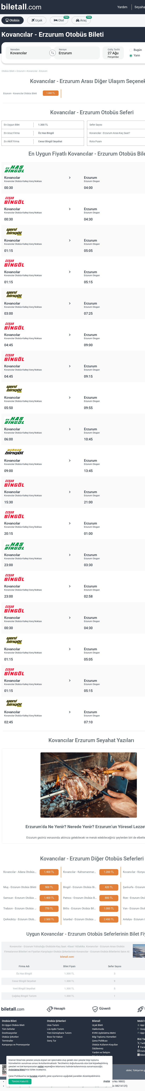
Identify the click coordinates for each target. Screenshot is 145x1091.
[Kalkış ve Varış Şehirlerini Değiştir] (52, 53)
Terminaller (7, 1040)
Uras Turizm (53, 1025)
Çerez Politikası (100, 1040)
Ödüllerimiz (97, 1048)
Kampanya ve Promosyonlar (16, 1044)
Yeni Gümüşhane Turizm (59, 1033)
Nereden (15, 49)
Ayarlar (106, 1081)
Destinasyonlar (9, 1033)
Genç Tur (51, 1040)
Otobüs (14, 20)
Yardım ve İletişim (101, 1052)
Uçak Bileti (97, 1025)
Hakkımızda (98, 1029)
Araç (85, 19)
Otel (62, 19)
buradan (33, 1076)
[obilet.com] (21, 10)
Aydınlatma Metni (16, 1069)
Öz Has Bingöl (46, 133)
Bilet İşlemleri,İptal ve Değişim (100, 1058)
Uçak (38, 20)
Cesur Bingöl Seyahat (50, 141)
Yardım (122, 7)
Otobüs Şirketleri (10, 1036)
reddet (41, 1066)
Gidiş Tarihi (114, 49)
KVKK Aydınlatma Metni (104, 1033)
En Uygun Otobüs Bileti (13, 1025)
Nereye (62, 49)
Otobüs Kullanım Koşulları (105, 1044)
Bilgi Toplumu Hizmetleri (104, 1036)
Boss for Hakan (55, 1036)
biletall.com (67, 956)
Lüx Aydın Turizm (55, 1029)
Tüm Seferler (8, 1029)
